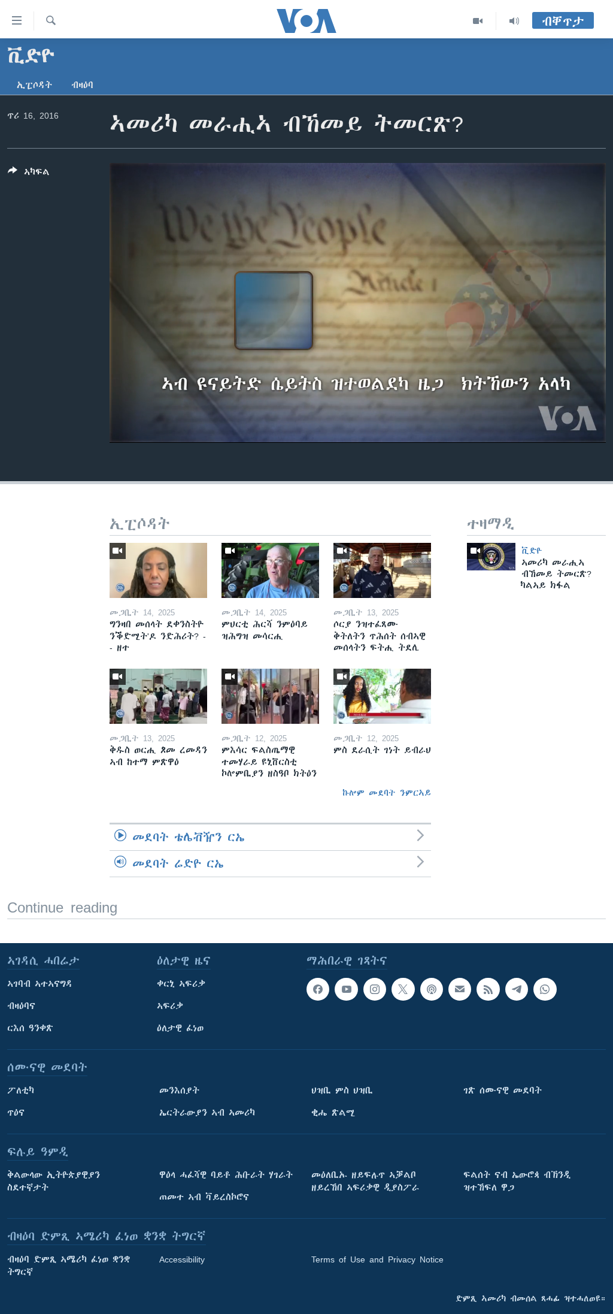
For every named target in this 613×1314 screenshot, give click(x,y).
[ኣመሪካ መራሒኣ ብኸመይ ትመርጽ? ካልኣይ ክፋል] (491, 556)
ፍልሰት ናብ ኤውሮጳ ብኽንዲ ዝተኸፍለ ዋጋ (516, 1181)
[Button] (29, 174)
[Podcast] (431, 989)
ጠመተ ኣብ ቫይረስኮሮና (204, 1197)
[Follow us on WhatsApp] (544, 989)
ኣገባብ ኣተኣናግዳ (39, 983)
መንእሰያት (179, 1090)
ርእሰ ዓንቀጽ (30, 1028)
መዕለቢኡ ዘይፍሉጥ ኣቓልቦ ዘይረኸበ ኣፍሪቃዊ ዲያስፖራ (365, 1181)
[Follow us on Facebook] (317, 989)
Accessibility (182, 1259)
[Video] (478, 21)
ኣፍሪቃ (170, 1006)
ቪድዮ (531, 550)
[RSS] (488, 989)
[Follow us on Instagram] (374, 989)
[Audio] (514, 21)
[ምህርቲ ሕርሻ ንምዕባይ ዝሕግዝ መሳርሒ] (270, 570)
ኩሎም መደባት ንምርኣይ (386, 793)
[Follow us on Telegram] (516, 989)
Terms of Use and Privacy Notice (377, 1259)
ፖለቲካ (20, 1090)
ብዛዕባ (82, 85)
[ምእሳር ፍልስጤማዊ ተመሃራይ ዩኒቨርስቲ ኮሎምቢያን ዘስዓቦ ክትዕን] (270, 696)
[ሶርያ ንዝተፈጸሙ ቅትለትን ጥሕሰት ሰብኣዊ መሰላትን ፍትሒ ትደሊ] (382, 570)
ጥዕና (16, 1112)
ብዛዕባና (21, 1006)
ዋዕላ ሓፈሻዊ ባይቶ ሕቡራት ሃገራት (226, 1175)
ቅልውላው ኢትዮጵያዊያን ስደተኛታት (53, 1181)
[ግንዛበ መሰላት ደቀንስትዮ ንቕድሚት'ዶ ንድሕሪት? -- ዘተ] (158, 570)
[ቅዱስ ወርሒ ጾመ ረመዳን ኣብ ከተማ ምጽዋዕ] (158, 696)
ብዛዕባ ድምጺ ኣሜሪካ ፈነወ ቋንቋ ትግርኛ (68, 1265)
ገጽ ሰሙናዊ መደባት (502, 1090)
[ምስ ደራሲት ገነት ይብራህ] (382, 696)
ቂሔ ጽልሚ (333, 1112)
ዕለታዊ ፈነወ (180, 1028)
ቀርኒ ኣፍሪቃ (181, 983)
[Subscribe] (459, 989)
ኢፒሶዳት (34, 85)
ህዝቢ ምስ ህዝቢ (342, 1090)
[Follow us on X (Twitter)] (403, 989)
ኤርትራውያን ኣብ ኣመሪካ (207, 1112)
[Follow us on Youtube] (346, 989)
